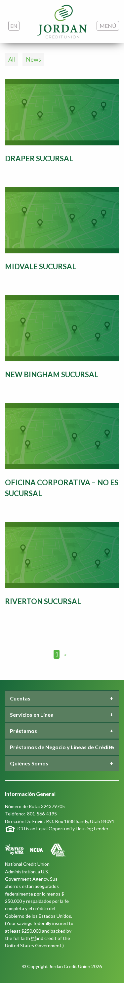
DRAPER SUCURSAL (39, 158)
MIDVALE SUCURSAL (40, 266)
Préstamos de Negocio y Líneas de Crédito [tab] (62, 747)
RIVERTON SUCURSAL (43, 601)
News (33, 59)
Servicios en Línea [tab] (32, 714)
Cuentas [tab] (20, 698)
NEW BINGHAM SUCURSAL (51, 374)
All (11, 59)
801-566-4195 (42, 813)
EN (14, 26)
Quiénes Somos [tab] (29, 763)
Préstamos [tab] (23, 731)
